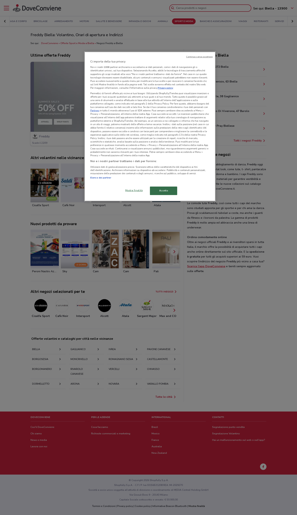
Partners (94, 110)
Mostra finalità (134, 190)
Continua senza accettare (199, 56)
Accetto (163, 190)
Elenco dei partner (100, 177)
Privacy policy (165, 88)
